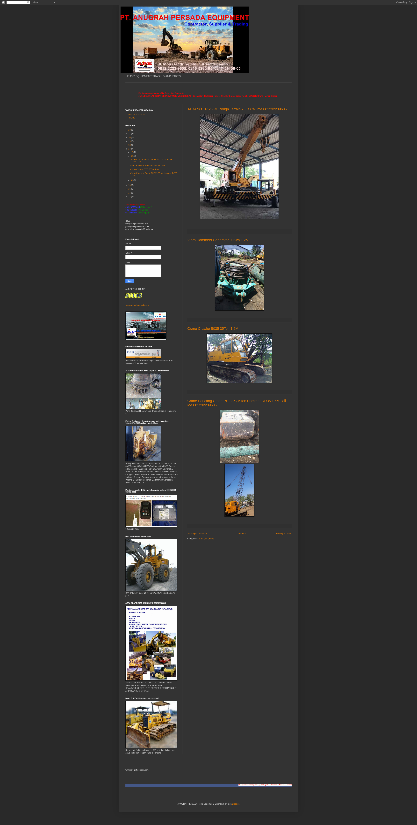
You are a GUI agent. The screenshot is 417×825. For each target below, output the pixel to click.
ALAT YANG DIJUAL (137, 114)
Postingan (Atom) (206, 538)
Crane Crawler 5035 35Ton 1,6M (212, 329)
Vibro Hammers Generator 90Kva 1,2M (218, 240)
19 (129, 141)
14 (129, 193)
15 (129, 189)
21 (129, 133)
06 (132, 156)
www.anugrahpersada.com (137, 305)
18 (129, 145)
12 (132, 152)
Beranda (242, 534)
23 (129, 130)
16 (129, 185)
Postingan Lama (283, 534)
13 (129, 196)
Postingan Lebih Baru (197, 534)
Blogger (235, 804)
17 (129, 149)
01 (132, 180)
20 (129, 137)
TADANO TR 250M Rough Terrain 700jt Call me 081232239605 (237, 109)
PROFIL (131, 118)
